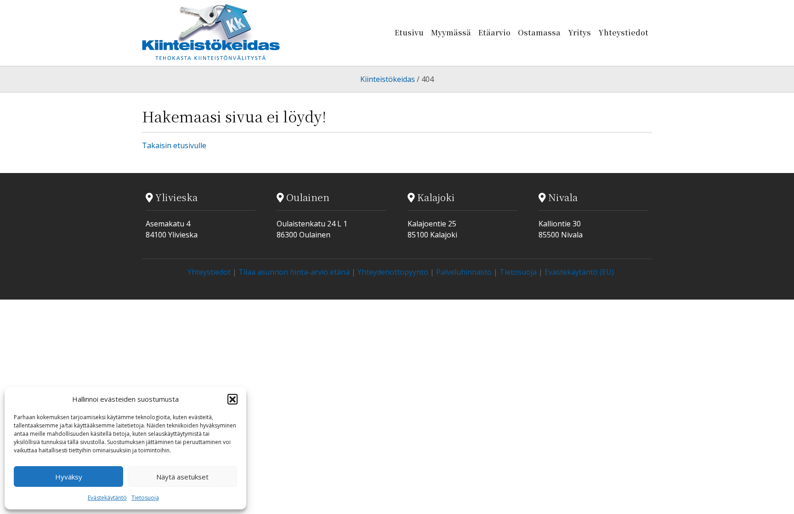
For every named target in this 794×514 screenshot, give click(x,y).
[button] (232, 399)
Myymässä (451, 32)
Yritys (579, 32)
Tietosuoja (145, 498)
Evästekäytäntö (107, 498)
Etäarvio (494, 32)
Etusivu (409, 32)
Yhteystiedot (623, 32)
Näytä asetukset (182, 476)
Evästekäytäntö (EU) (579, 272)
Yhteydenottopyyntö (392, 272)
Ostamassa (539, 32)
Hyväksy (68, 476)
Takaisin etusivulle (174, 145)
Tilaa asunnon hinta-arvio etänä (294, 272)
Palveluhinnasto (464, 272)
